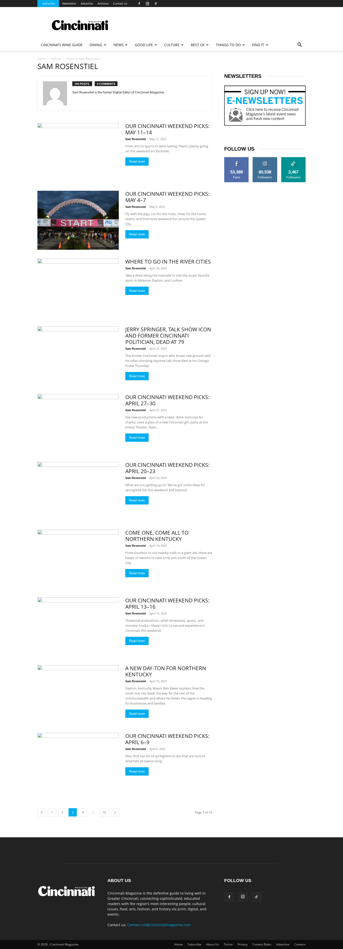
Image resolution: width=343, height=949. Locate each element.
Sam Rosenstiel (135, 139)
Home (41, 58)
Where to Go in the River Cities (168, 261)
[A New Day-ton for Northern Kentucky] (78, 694)
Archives (103, 3)
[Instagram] (147, 3)
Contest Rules (261, 944)
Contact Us (120, 3)
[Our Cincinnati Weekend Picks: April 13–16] (78, 626)
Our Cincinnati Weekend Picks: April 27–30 (167, 400)
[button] (300, 45)
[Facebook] (139, 3)
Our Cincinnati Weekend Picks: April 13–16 (167, 603)
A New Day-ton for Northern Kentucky (165, 671)
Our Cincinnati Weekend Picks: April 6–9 (167, 739)
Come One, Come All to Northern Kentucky (157, 535)
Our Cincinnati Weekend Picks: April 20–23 (167, 468)
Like (237, 158)
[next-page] (115, 812)
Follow (265, 158)
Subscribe (48, 3)
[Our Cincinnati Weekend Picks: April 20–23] (78, 491)
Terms (228, 944)
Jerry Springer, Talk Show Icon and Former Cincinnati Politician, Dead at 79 (168, 335)
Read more (137, 161)
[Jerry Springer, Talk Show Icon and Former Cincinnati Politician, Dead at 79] (78, 355)
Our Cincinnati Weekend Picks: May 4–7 (167, 197)
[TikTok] (155, 3)
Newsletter (69, 3)
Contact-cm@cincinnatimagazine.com (159, 924)
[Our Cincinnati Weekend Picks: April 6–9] (78, 762)
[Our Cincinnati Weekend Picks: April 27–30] (78, 423)
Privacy (243, 944)
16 (104, 812)
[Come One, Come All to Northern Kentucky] (78, 559)
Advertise (87, 3)
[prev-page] (41, 812)
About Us (212, 944)
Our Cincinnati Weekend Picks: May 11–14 (167, 129)
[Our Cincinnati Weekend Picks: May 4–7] (78, 220)
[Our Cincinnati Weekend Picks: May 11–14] (78, 152)
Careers (300, 944)
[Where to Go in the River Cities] (78, 288)
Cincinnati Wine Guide (62, 44)
